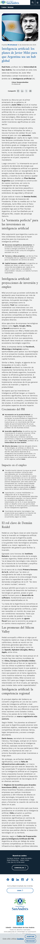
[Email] (30, 91)
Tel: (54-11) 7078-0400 (15, 862)
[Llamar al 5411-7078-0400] (20, 920)
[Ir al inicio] (9, 2)
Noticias (10, 7)
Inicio (4, 7)
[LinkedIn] (22, 91)
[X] (26, 91)
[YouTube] (22, 879)
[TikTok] (27, 879)
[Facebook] (18, 91)
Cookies (20, 939)
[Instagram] (13, 879)
